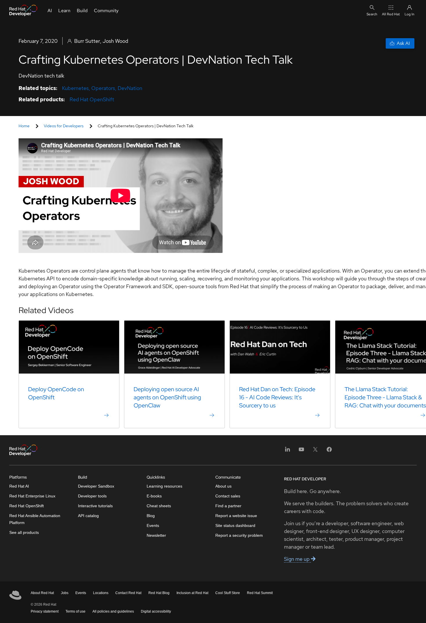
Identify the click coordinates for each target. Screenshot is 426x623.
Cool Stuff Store (227, 593)
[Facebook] (329, 451)
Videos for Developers (63, 125)
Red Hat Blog (159, 593)
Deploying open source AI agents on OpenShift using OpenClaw (167, 397)
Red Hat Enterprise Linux (32, 496)
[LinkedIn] (287, 451)
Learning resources (164, 486)
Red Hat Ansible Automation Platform (34, 519)
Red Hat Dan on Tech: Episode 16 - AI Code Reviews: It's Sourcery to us (277, 397)
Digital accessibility (156, 611)
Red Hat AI (19, 486)
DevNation (130, 88)
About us (223, 486)
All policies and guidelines (113, 611)
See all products (24, 532)
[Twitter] (315, 451)
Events (153, 525)
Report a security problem (239, 535)
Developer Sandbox (96, 486)
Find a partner (228, 505)
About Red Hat (42, 593)
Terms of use (75, 611)
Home (24, 125)
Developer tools (92, 496)
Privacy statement (45, 611)
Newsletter (156, 535)
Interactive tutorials (95, 505)
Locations (100, 593)
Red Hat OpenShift (92, 99)
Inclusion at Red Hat (192, 593)
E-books (154, 496)
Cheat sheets (159, 505)
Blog (151, 515)
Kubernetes (75, 88)
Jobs (64, 593)
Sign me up (297, 559)
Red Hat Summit (260, 593)
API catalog (88, 515)
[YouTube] (301, 451)
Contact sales (227, 496)
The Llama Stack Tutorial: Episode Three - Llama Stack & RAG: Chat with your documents (385, 397)
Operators (103, 88)
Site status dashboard (235, 525)
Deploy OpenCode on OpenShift (56, 393)
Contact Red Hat (128, 593)
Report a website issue (236, 515)
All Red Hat (391, 14)
